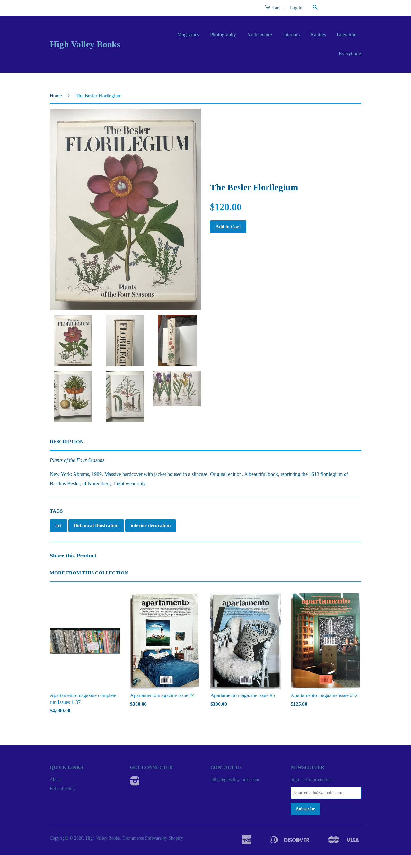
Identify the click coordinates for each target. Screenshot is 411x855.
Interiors (291, 34)
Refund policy (62, 788)
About (55, 779)
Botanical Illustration (96, 525)
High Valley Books (85, 44)
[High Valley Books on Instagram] (135, 783)
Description (66, 441)
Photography (223, 34)
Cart (275, 7)
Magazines (188, 34)
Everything (350, 53)
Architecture (259, 34)
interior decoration (151, 525)
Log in (296, 7)
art (58, 525)
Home (56, 95)
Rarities (318, 34)
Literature (346, 34)
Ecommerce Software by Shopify (152, 838)
